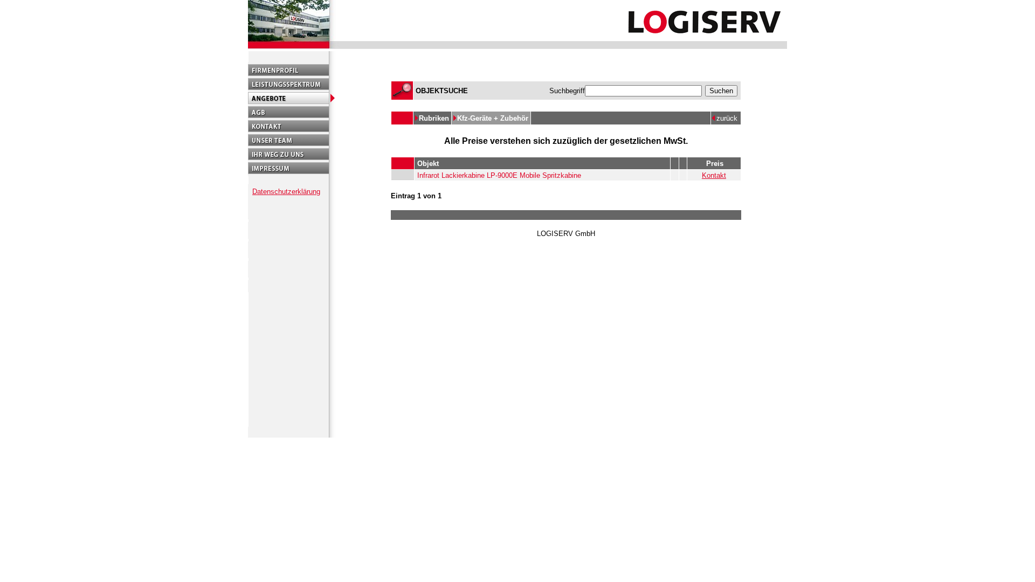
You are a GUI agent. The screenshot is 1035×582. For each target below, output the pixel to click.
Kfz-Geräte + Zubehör (493, 118)
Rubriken (435, 118)
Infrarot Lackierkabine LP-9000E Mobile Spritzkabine (499, 175)
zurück (726, 118)
